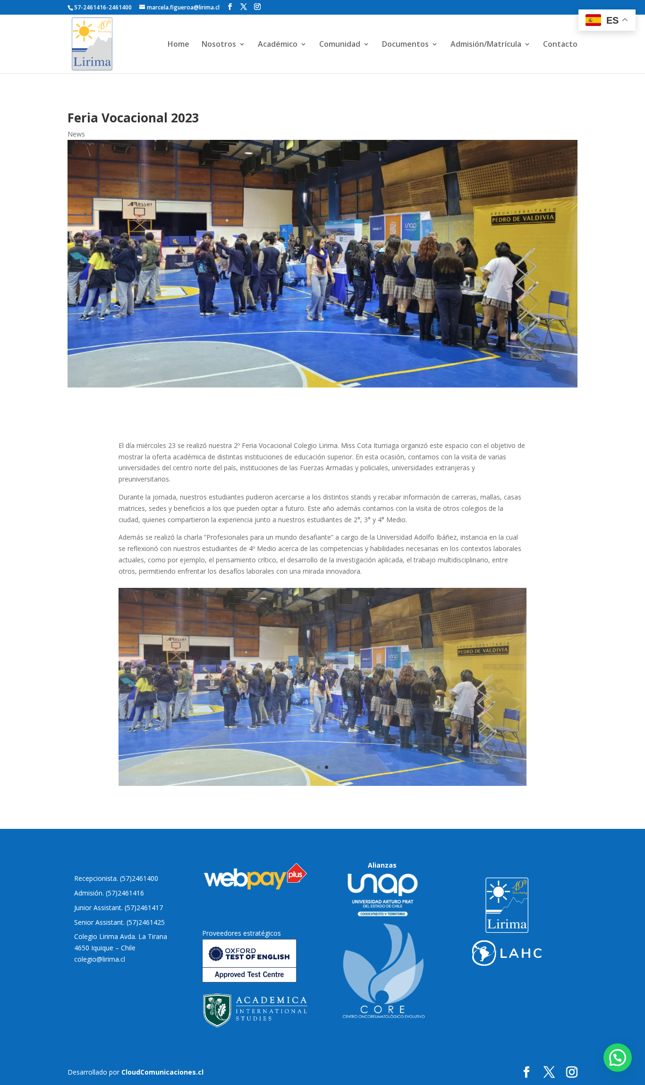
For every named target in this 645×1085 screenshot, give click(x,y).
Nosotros (219, 45)
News (76, 133)
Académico (277, 45)
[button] (617, 1057)
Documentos (405, 45)
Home (178, 45)
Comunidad (339, 45)
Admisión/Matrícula (485, 45)
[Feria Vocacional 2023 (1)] (322, 783)
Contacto (560, 45)
